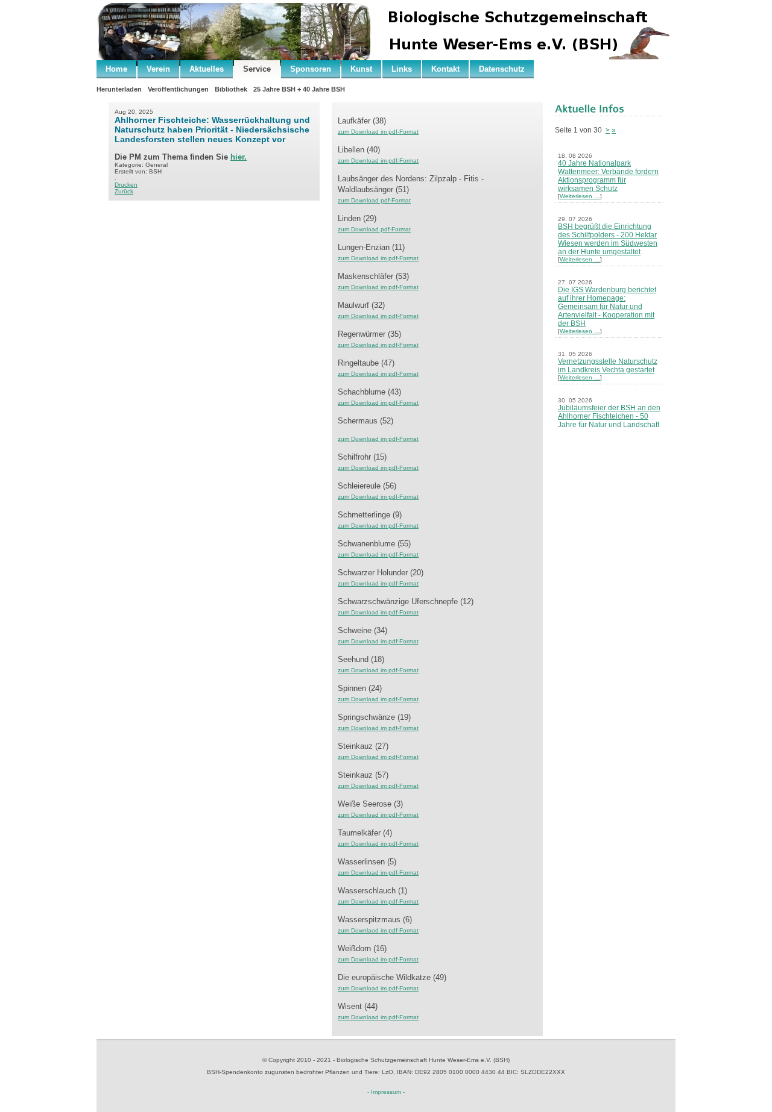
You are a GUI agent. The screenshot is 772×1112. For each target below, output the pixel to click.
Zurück (124, 191)
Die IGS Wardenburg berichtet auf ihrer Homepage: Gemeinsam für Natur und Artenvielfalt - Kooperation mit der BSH (607, 307)
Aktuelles (206, 68)
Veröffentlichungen (178, 89)
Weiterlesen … (580, 196)
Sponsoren (310, 68)
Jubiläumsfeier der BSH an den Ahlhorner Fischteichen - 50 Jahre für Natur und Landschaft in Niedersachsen (609, 420)
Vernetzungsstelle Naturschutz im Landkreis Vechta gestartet (607, 365)
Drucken (126, 184)
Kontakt (445, 68)
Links (401, 68)
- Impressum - (386, 1092)
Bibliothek (231, 89)
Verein (158, 68)
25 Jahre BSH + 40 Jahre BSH (299, 89)
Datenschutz (502, 68)
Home (116, 68)
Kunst (361, 68)
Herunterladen (119, 89)
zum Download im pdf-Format (378, 316)
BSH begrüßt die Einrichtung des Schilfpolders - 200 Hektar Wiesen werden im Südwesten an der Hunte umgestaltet (607, 239)
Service (257, 68)
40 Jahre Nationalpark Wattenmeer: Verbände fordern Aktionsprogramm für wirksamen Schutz (608, 176)
